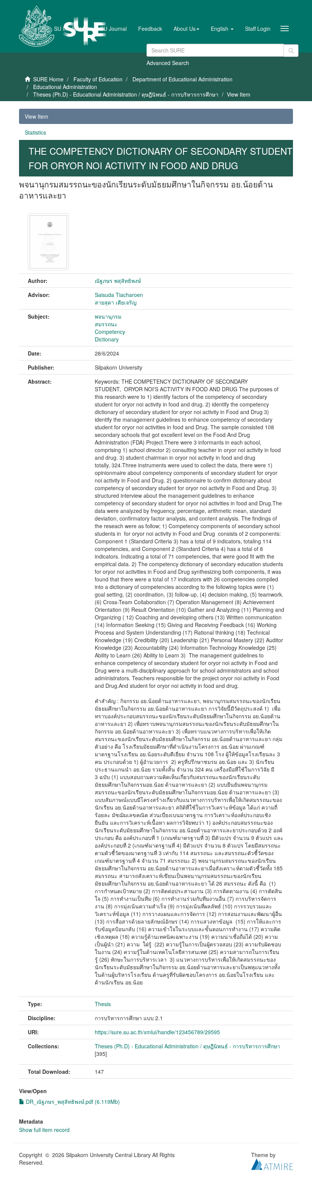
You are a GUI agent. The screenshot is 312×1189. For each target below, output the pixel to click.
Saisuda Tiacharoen (119, 294)
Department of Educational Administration (182, 79)
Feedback (150, 28)
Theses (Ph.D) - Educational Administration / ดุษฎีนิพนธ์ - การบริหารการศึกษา (125, 94)
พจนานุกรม (108, 316)
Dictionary (107, 339)
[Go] (291, 50)
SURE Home (48, 79)
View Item (36, 116)
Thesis (103, 1004)
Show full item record (44, 1129)
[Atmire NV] (272, 1163)
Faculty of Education (98, 79)
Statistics (35, 132)
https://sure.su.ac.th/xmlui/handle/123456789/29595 (157, 1032)
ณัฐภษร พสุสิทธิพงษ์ (118, 280)
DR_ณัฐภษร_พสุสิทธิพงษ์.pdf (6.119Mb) (72, 1101)
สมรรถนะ (106, 324)
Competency (110, 331)
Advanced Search (167, 63)
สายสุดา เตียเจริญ (116, 302)
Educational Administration (65, 86)
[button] (186, 28)
